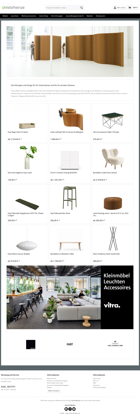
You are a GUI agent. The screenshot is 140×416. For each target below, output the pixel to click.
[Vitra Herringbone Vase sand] (27, 158)
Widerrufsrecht (51, 378)
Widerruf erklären (53, 391)
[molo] (29, 345)
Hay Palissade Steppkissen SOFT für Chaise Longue (25, 214)
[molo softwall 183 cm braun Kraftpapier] (70, 117)
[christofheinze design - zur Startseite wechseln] (15, 8)
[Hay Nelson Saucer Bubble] (27, 239)
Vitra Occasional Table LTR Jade (106, 132)
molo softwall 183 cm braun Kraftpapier (66, 132)
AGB (94, 383)
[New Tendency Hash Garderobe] (112, 239)
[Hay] (70, 345)
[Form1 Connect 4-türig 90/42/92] (70, 158)
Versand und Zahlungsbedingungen (58, 385)
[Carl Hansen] (111, 345)
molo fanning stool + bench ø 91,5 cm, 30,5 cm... (110, 214)
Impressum (96, 385)
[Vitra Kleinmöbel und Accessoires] (70, 297)
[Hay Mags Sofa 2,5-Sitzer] (27, 117)
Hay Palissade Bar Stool (60, 213)
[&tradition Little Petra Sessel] (112, 158)
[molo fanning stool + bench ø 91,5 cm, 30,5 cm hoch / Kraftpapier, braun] (112, 198)
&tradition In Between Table (62, 254)
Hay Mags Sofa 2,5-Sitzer (18, 132)
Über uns (96, 381)
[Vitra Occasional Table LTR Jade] (112, 117)
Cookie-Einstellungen (99, 387)
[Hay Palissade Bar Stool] (70, 198)
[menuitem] (64, 7)
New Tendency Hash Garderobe (106, 254)
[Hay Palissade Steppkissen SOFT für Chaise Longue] (27, 198)
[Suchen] (81, 7)
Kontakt (49, 387)
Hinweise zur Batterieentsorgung (57, 381)
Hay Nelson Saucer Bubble (19, 254)
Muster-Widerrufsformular (55, 383)
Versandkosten (75, 400)
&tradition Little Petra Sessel (105, 173)
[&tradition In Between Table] (70, 239)
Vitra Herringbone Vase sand (20, 173)
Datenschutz (97, 378)
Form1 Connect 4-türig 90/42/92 (63, 173)
